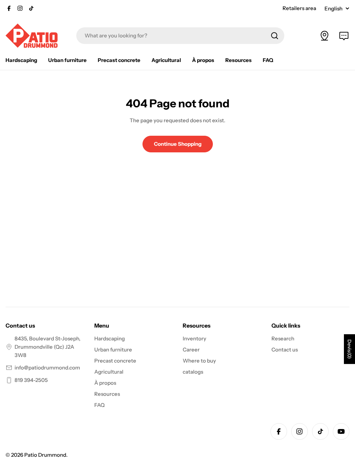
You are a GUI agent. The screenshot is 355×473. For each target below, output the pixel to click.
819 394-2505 (31, 380)
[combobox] (180, 35)
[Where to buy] (324, 35)
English (333, 8)
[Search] (274, 36)
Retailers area (299, 8)
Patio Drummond (45, 455)
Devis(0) (349, 349)
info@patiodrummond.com (47, 367)
